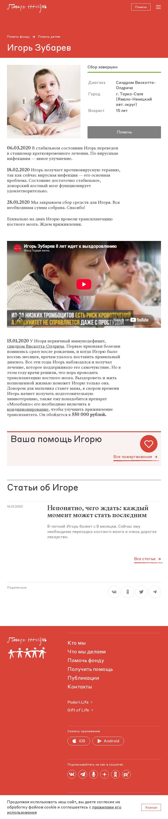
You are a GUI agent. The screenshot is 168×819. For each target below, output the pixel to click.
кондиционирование (28, 409)
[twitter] (141, 592)
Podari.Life (77, 702)
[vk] (114, 592)
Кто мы (76, 643)
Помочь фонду (18, 36)
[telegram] (155, 592)
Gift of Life (78, 710)
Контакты (79, 687)
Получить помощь (90, 669)
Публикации (83, 678)
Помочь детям (49, 36)
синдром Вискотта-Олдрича (35, 346)
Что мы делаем (86, 652)
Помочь (124, 132)
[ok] (128, 592)
